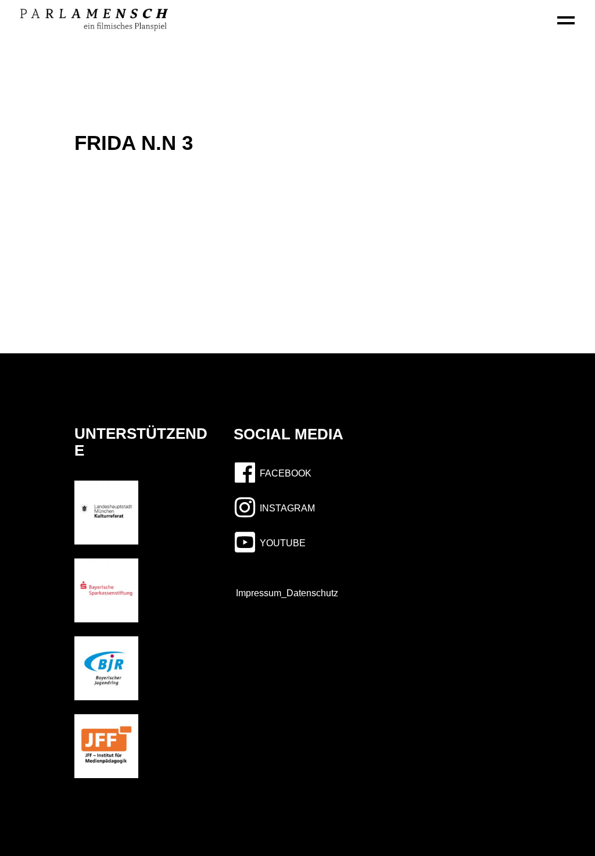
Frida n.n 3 (133, 142)
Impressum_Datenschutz (283, 593)
